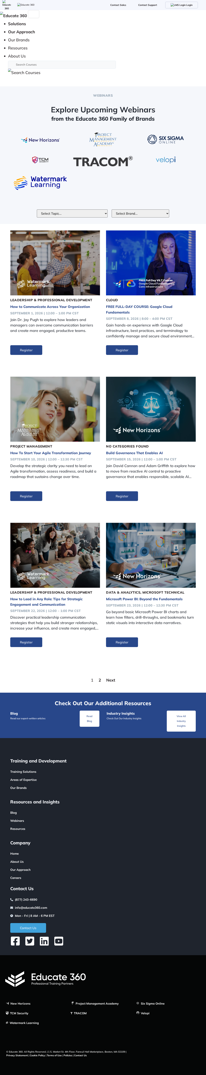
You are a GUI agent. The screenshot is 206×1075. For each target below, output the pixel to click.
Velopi (144, 1013)
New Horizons (20, 1003)
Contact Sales (118, 4)
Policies (68, 1055)
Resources (17, 829)
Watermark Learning (24, 1023)
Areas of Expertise (23, 780)
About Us (17, 862)
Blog (13, 813)
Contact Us (80, 1055)
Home (14, 853)
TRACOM (80, 1013)
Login (189, 4)
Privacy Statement (17, 1055)
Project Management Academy (97, 1003)
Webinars (17, 821)
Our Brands (18, 788)
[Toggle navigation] (33, 14)
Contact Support (147, 4)
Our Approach (20, 870)
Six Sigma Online (152, 1003)
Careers (15, 878)
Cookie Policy (37, 1055)
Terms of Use (54, 1055)
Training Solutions (23, 772)
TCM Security (18, 1013)
